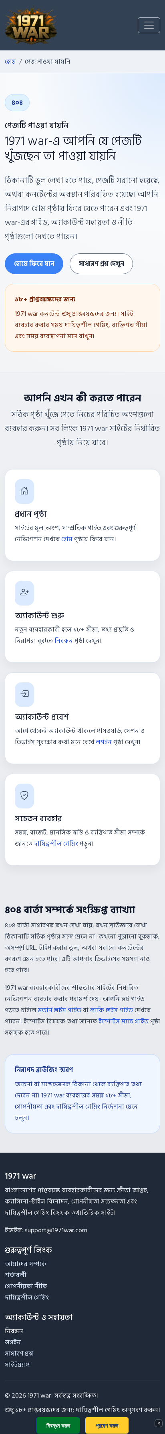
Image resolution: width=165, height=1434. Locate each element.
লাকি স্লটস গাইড (111, 1010)
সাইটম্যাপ (17, 1365)
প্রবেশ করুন (107, 1425)
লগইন (104, 742)
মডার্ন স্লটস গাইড (59, 1010)
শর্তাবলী (15, 1275)
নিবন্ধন (63, 641)
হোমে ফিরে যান (34, 264)
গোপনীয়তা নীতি (26, 1286)
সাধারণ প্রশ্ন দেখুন (101, 264)
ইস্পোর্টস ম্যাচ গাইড (124, 1021)
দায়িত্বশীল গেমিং (56, 843)
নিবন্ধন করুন (58, 1425)
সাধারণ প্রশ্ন (19, 1353)
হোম (10, 61)
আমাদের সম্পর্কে (25, 1264)
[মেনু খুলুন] (149, 25)
